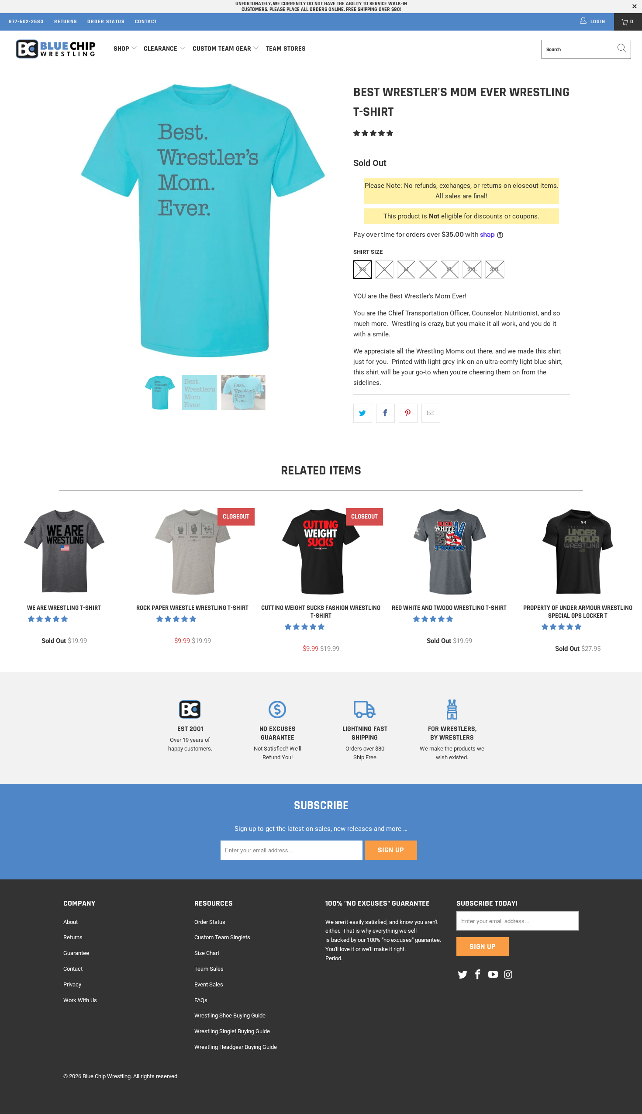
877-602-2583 (26, 21)
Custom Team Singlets (222, 937)
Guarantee (76, 953)
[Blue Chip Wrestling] (56, 49)
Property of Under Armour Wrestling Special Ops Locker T (578, 551)
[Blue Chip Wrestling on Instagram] (508, 975)
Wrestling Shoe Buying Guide (230, 1015)
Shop (121, 48)
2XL (472, 269)
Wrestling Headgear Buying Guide (235, 1047)
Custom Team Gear (222, 48)
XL (449, 269)
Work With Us (80, 1000)
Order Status (105, 21)
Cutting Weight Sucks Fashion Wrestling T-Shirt (321, 551)
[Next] (329, 221)
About (70, 922)
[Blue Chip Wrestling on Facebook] (478, 975)
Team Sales (209, 968)
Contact (146, 21)
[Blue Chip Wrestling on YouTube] (493, 975)
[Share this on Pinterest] (408, 413)
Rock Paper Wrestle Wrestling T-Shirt (193, 551)
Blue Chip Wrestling (107, 1076)
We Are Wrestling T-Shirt (64, 551)
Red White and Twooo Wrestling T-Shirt (449, 551)
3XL (495, 269)
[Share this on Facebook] (385, 413)
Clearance (160, 48)
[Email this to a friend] (430, 413)
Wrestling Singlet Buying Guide (232, 1031)
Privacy (72, 984)
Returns (65, 21)
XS (362, 269)
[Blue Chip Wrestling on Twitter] (462, 975)
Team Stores (286, 48)
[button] (373, 133)
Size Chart (206, 953)
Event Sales (208, 984)
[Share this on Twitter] (362, 413)
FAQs (200, 1000)
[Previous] (78, 221)
